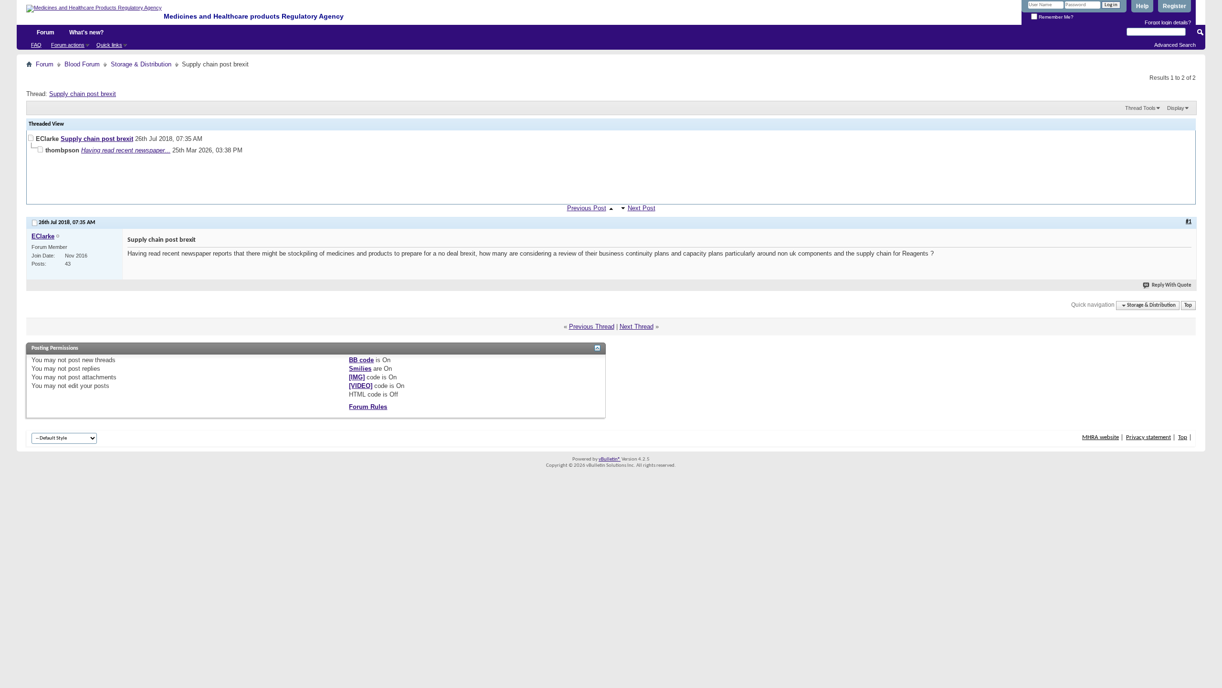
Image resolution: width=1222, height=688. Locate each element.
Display (1175, 108)
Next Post (641, 208)
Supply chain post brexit (82, 93)
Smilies (360, 368)
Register (1174, 6)
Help (1142, 6)
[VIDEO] (360, 385)
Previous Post (586, 208)
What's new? (86, 32)
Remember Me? (1055, 17)
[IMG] (357, 377)
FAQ (36, 45)
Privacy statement (1148, 437)
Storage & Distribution (141, 64)
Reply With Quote (1171, 285)
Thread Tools (1140, 108)
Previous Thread (591, 326)
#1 (1188, 222)
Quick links (109, 45)
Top (1188, 305)
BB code (361, 360)
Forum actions (67, 45)
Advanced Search (1175, 45)
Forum (45, 32)
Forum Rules (368, 406)
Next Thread (636, 326)
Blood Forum (82, 64)
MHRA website (1100, 437)
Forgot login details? (1168, 22)
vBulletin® (610, 459)
